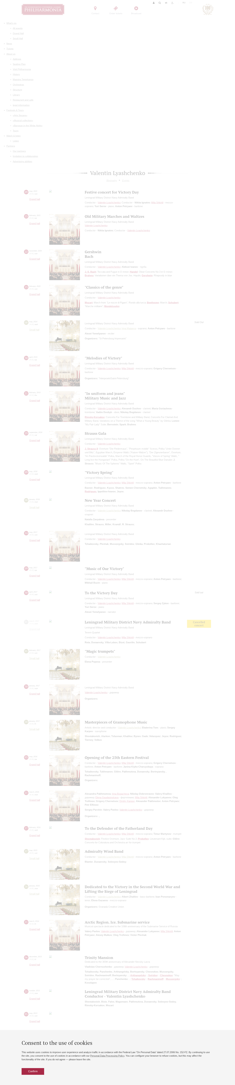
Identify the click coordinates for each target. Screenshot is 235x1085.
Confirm (33, 1071)
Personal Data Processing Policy (107, 1055)
